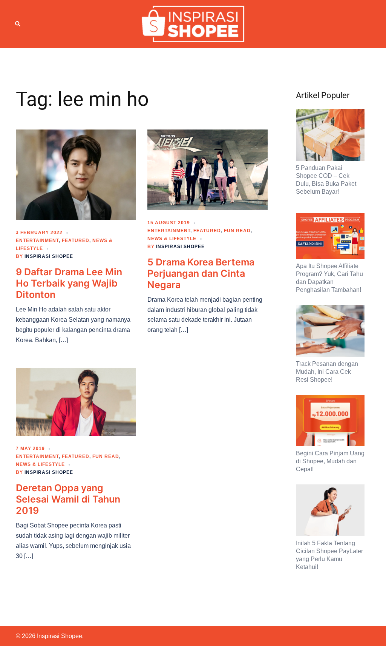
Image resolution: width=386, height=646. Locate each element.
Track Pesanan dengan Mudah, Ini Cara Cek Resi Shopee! (327, 372)
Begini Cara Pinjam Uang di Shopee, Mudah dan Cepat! (330, 461)
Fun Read (237, 230)
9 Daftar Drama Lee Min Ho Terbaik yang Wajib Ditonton (69, 283)
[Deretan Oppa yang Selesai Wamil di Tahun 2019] (76, 401)
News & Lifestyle (171, 238)
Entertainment (37, 240)
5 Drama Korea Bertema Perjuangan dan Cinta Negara (200, 273)
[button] (18, 24)
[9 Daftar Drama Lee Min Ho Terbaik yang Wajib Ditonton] (76, 174)
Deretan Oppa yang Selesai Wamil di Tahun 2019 (68, 499)
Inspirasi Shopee (49, 256)
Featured (75, 240)
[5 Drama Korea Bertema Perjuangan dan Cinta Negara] (207, 169)
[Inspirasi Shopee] (193, 23)
